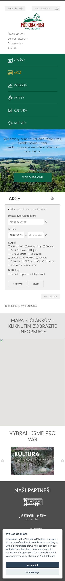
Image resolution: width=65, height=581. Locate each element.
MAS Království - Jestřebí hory (15, 8)
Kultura (20, 110)
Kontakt (12, 48)
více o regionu (32, 177)
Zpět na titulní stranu (32, 21)
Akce (18, 73)
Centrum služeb (16, 38)
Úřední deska (15, 34)
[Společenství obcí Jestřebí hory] (32, 515)
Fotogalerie (14, 43)
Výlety (19, 98)
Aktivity (20, 123)
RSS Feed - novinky (53, 198)
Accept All (32, 565)
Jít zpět (53, 296)
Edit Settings (32, 572)
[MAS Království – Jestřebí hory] (32, 500)
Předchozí (2, 461)
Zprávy (19, 60)
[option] (32, 461)
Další (62, 461)
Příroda (20, 85)
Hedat (57, 8)
